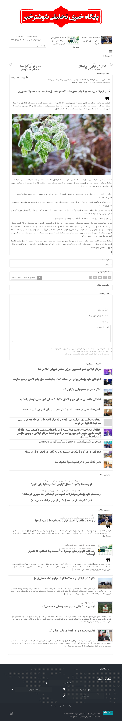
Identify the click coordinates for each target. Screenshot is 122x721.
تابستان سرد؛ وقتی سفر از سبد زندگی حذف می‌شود (68, 606)
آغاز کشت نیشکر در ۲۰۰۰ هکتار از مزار (88, 55)
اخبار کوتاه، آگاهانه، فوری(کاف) (84, 80)
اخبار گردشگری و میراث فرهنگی (64, 80)
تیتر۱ (53, 80)
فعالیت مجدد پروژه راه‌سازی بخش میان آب (72, 630)
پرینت (23, 77)
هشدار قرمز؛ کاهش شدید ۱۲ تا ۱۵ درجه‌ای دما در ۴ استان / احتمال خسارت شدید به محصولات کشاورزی (64, 92)
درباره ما (53, 706)
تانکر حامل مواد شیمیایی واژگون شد (82, 389)
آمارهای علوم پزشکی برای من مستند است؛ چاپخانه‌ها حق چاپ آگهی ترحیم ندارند (57, 379)
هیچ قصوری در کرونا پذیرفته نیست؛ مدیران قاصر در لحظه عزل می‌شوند (62, 452)
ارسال (13, 77)
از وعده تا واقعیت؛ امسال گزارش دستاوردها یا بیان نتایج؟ (91, 40)
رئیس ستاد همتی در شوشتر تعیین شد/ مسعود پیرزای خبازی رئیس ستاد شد (61, 409)
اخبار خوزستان (97, 80)
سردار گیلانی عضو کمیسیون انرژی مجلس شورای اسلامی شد (69, 369)
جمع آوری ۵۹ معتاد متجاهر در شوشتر (30, 66)
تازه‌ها (98, 364)
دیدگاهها (89, 364)
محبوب (106, 364)
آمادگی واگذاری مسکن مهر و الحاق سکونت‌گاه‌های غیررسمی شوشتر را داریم (60, 399)
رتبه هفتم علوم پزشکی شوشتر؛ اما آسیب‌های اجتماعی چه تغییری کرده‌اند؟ (61, 494)
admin (74, 82)
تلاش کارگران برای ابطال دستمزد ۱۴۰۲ (92, 66)
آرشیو (104, 80)
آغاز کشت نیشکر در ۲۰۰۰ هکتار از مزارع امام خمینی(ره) (61, 500)
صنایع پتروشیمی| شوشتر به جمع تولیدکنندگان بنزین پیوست (70, 441)
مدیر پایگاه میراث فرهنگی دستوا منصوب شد (78, 462)
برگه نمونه (62, 706)
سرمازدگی (108, 264)
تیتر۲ (49, 80)
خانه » (108, 80)
